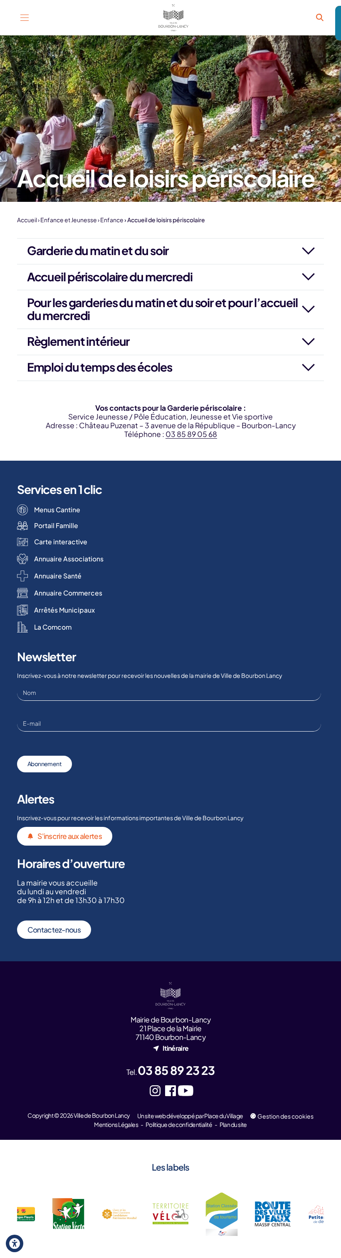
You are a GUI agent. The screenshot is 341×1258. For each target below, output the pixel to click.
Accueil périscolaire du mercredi (110, 276)
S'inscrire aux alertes (69, 836)
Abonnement (44, 763)
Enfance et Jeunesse (68, 219)
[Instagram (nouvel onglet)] (155, 1090)
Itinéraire (175, 1048)
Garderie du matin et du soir (98, 250)
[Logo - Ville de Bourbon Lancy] (173, 17)
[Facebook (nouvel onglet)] (170, 1090)
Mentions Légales (116, 1124)
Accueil (27, 219)
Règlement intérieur (78, 341)
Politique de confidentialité (179, 1124)
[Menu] (24, 17)
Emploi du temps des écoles (99, 367)
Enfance (112, 219)
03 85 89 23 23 (176, 1070)
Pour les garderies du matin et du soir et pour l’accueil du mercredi (162, 309)
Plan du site (233, 1124)
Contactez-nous (54, 929)
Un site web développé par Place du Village (190, 1115)
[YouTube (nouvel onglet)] (185, 1090)
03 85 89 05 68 (191, 434)
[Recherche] (319, 18)
